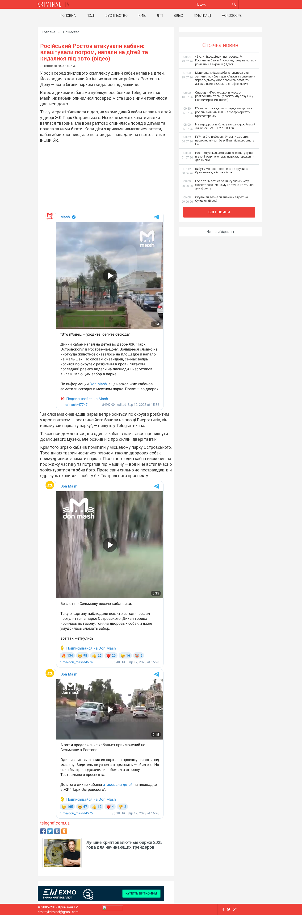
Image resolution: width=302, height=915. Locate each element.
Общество (71, 32)
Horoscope (232, 15)
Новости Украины (220, 232)
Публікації (202, 15)
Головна (68, 15)
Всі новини (219, 212)
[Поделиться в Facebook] (43, 831)
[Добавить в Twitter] (50, 831)
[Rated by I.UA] (112, 909)
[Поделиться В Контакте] (57, 831)
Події (91, 15)
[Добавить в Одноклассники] (64, 831)
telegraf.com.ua (55, 823)
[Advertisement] (103, 177)
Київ (142, 15)
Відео (178, 15)
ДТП (160, 15)
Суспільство (116, 15)
